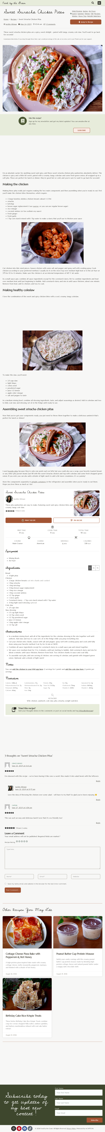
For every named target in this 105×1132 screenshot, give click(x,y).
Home (6, 19)
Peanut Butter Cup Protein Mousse (75, 953)
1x (90, 568)
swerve (36, 206)
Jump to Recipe (86, 22)
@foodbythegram (86, 711)
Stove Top (82, 16)
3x (97, 568)
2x (94, 568)
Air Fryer (92, 11)
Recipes (14, 19)
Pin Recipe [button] (77, 520)
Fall (92, 14)
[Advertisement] (52, 155)
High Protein (77, 11)
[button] (99, 3)
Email (57, 1109)
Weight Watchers (94, 16)
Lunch (74, 14)
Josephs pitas (13, 471)
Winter (75, 16)
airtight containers (38, 482)
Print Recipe (29, 520)
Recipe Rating (10, 842)
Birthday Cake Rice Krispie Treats (23, 1015)
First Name (59, 1088)
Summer (81, 14)
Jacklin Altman (20, 787)
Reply (98, 781)
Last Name (59, 1098)
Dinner (87, 14)
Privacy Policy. (71, 1128)
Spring (85, 11)
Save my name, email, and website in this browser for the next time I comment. (37, 884)
